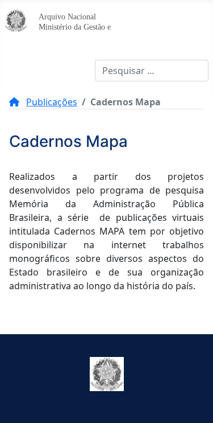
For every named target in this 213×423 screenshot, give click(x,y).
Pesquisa (75, 70)
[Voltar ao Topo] (193, 402)
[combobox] (151, 70)
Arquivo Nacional (67, 16)
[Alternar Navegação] (17, 70)
